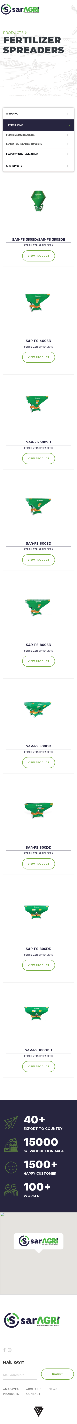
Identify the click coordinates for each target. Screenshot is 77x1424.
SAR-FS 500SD (38, 442)
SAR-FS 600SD (38, 544)
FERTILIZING (15, 125)
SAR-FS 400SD (38, 341)
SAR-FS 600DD (39, 848)
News (53, 1389)
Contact (33, 1394)
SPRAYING (12, 113)
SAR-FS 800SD (38, 645)
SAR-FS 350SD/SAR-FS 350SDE (38, 240)
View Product (38, 255)
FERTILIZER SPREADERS (20, 134)
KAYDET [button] (57, 1373)
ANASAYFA (11, 1389)
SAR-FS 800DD (39, 949)
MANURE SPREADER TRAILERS (24, 143)
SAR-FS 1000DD (38, 1050)
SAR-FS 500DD (38, 746)
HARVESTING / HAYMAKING (22, 154)
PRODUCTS (11, 1394)
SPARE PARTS (14, 165)
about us (33, 1389)
